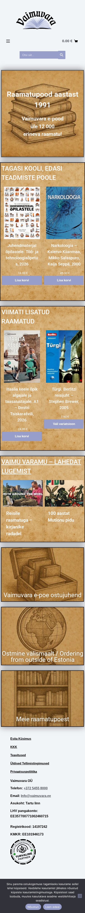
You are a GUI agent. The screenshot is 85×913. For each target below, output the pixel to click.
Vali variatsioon (64, 424)
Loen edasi (52, 906)
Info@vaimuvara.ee (36, 796)
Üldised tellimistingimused (29, 763)
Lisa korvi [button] (22, 280)
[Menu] (8, 41)
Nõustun (33, 906)
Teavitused (18, 755)
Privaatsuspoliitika (23, 771)
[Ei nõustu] (80, 896)
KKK (13, 746)
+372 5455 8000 (36, 788)
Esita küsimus (20, 738)
